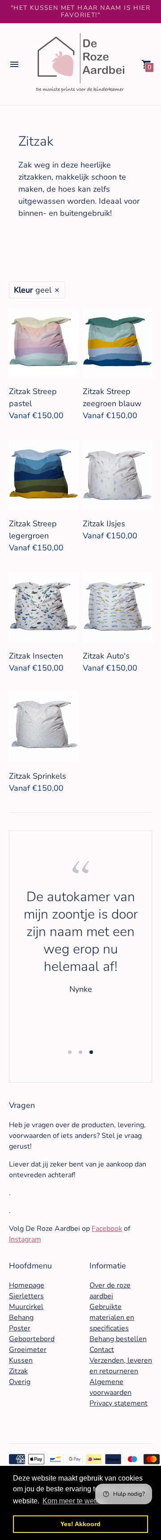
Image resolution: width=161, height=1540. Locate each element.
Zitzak (18, 1371)
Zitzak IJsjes (104, 523)
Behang (21, 1317)
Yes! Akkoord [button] (80, 1523)
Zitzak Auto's (106, 655)
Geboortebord (32, 1339)
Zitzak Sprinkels (37, 776)
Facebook (107, 1229)
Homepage (26, 1285)
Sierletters (26, 1296)
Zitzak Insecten (36, 655)
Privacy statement (118, 1403)
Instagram (25, 1239)
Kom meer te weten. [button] (74, 1501)
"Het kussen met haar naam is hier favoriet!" (80, 11)
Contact (101, 1350)
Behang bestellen (118, 1339)
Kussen (21, 1360)
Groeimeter (28, 1350)
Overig (19, 1382)
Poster (19, 1328)
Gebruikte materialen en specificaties (111, 1317)
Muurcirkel (26, 1307)
